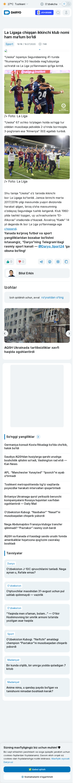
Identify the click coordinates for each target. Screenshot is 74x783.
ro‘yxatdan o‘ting (52, 295)
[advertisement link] (43, 12)
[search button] (57, 12)
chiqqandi (34, 227)
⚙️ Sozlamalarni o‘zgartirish (36, 776)
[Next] (68, 332)
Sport (9, 44)
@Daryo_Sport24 (51, 244)
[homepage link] (12, 12)
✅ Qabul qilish (36, 769)
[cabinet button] (65, 12)
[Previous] (5, 332)
